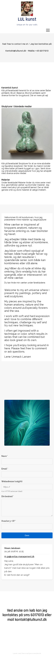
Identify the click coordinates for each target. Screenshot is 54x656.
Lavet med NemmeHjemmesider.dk (27, 653)
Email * (4, 469)
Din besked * (7, 496)
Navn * (4, 456)
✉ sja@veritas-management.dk (19, 556)
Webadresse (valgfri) (11, 481)
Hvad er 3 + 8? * (8, 521)
